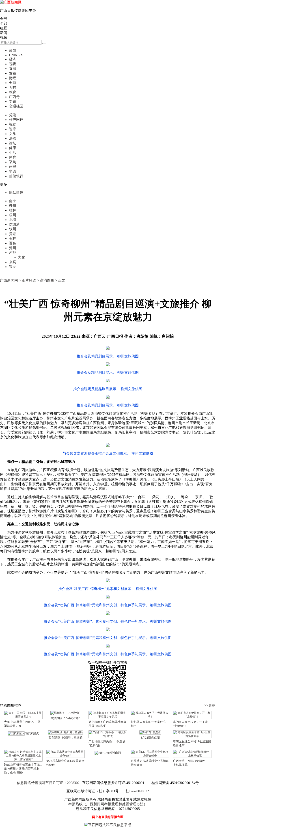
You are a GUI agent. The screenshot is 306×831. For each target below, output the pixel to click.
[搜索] (44, 43)
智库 (12, 129)
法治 (12, 138)
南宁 (12, 201)
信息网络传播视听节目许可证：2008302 (48, 783)
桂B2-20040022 (137, 791)
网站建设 (16, 192)
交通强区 (16, 106)
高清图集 (47, 280)
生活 (12, 152)
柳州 (12, 205)
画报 (12, 167)
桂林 (12, 210)
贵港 (12, 234)
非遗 (12, 171)
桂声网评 (16, 120)
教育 (12, 92)
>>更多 (209, 705)
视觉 (12, 124)
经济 (12, 59)
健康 (12, 148)
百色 (12, 243)
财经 (12, 78)
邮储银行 (16, 176)
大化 (21, 257)
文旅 (12, 134)
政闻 (12, 50)
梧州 (12, 215)
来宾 (12, 262)
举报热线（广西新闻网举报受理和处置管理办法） (107, 804)
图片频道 (29, 280)
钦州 (12, 229)
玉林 (12, 238)
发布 (12, 73)
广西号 (14, 97)
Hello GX (16, 55)
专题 (12, 101)
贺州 (12, 248)
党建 (12, 115)
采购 (12, 162)
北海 (12, 220)
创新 (12, 83)
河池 (12, 252)
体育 (12, 157)
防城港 (14, 224)
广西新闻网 (9, 280)
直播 (12, 68)
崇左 (12, 267)
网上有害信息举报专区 (107, 817)
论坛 (12, 143)
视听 (12, 64)
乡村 (12, 87)
